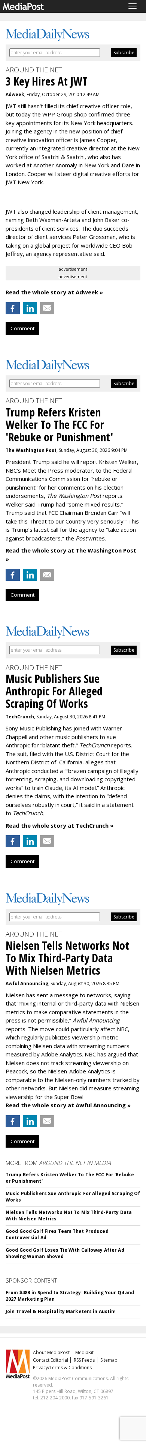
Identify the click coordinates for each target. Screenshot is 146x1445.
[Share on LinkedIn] (30, 308)
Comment (22, 328)
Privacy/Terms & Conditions (62, 1367)
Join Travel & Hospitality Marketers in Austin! (61, 1311)
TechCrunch (20, 716)
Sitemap (109, 1360)
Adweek (15, 94)
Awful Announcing (27, 983)
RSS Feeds (84, 1360)
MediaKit (84, 1352)
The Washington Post (31, 450)
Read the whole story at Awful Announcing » (68, 1105)
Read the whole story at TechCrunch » (59, 825)
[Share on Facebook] (13, 308)
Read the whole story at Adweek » (54, 292)
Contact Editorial (50, 1360)
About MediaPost (51, 1352)
